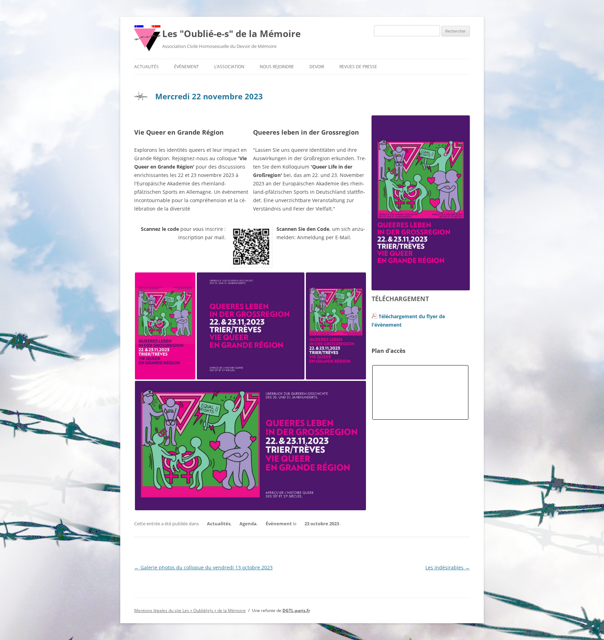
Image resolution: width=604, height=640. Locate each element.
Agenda (248, 523)
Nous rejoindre (277, 67)
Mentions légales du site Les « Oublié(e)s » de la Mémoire (190, 610)
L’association (229, 67)
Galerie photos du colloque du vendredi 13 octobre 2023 (203, 567)
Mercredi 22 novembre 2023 (209, 96)
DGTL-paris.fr (296, 610)
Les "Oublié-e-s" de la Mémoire (231, 33)
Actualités (146, 67)
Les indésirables (447, 567)
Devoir (316, 67)
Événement (186, 67)
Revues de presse (358, 67)
